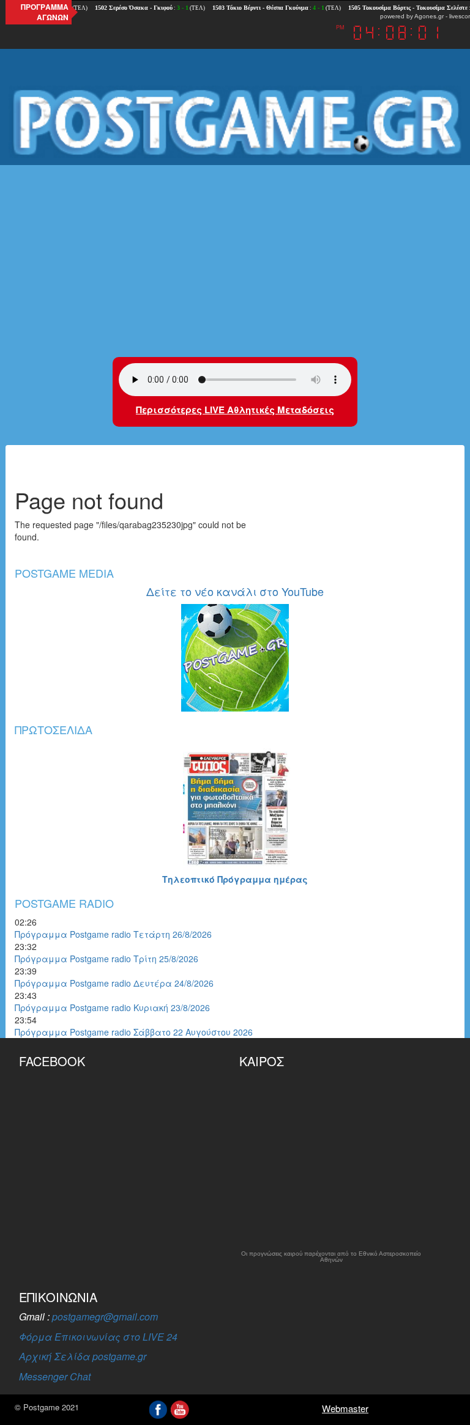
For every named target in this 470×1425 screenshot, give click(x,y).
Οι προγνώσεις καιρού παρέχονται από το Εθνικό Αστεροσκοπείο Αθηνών (331, 1257)
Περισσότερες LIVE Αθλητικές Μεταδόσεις (235, 409)
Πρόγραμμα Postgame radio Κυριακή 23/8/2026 (112, 1007)
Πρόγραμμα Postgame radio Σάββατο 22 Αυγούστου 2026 (134, 1032)
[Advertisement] (235, 259)
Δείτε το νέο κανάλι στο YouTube (235, 591)
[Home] (235, 122)
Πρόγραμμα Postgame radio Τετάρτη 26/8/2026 (113, 934)
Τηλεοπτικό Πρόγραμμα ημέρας (235, 879)
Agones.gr (429, 16)
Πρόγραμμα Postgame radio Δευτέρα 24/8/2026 (114, 983)
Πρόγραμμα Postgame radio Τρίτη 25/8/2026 (106, 958)
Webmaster (345, 1408)
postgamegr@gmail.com (105, 1316)
